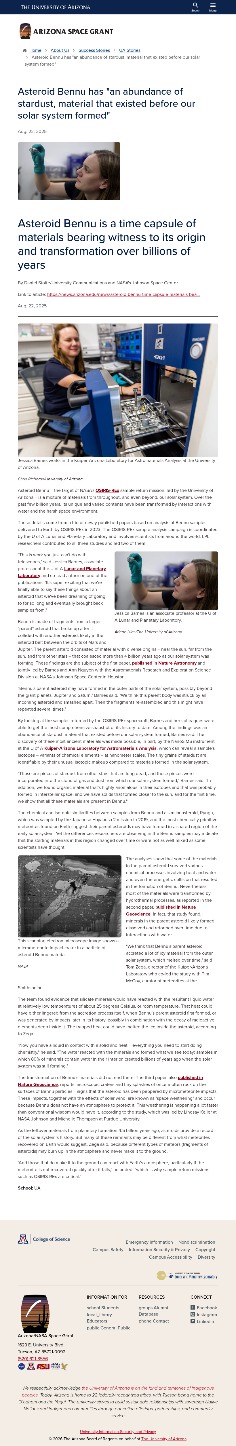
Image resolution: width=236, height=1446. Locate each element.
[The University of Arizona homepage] (55, 7)
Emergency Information (149, 1242)
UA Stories (129, 50)
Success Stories (94, 50)
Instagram (207, 1315)
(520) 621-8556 (33, 1359)
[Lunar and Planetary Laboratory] (187, 1274)
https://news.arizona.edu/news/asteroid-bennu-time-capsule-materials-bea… (123, 294)
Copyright (205, 1250)
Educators (99, 1318)
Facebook (207, 1308)
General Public (108, 1328)
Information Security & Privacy (159, 1250)
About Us (60, 50)
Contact (154, 1321)
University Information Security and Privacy (118, 1431)
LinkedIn (205, 1322)
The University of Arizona (163, 1439)
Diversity (206, 1257)
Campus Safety (108, 1250)
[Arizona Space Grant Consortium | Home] (66, 31)
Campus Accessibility (170, 1257)
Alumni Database (153, 1311)
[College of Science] (49, 1239)
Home (35, 50)
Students (103, 1308)
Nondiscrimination (196, 1242)
